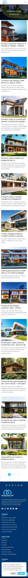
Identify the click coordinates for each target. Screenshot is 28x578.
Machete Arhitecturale (8, 547)
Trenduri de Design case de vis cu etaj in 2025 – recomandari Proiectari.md (14, 82)
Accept (21, 573)
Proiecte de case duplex (8, 520)
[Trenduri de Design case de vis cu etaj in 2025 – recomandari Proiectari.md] (14, 68)
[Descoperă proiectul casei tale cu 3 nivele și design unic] (14, 258)
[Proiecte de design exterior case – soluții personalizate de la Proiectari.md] (14, 293)
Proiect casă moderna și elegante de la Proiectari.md (12, 160)
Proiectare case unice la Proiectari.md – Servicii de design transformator (13, 344)
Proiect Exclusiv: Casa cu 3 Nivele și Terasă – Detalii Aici (13, 46)
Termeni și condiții (6, 552)
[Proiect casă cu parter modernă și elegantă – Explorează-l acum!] (14, 184)
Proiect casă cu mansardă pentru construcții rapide (13, 120)
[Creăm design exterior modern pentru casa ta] (14, 221)
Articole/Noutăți (6, 549)
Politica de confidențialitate (9, 554)
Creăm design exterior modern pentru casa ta (12, 235)
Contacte (4, 545)
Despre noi (4, 540)
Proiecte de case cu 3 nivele (9, 524)
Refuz (13, 573)
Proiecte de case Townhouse (9, 527)
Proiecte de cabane (7, 531)
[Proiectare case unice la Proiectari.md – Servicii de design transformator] (14, 330)
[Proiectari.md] (4, 3)
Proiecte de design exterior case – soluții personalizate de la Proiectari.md (11, 309)
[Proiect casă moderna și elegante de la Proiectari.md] (14, 145)
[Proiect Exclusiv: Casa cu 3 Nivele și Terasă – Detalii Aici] (14, 31)
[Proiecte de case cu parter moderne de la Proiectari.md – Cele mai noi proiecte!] (14, 407)
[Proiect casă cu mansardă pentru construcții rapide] (14, 106)
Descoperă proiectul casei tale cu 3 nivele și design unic (13, 273)
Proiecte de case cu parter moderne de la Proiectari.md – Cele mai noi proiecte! (13, 423)
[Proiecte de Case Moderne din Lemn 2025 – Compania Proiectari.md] (14, 368)
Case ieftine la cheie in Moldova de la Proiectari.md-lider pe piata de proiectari (11, 460)
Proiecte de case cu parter (9, 517)
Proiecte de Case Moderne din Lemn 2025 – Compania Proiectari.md (14, 383)
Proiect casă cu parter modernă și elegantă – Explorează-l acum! (11, 199)
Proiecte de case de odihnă (9, 529)
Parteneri (4, 542)
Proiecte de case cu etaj (8, 522)
